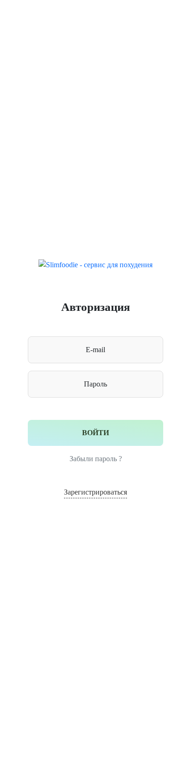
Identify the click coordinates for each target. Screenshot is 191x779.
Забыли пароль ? (96, 459)
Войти (95, 433)
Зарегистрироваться (95, 492)
